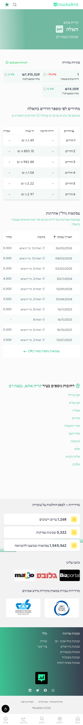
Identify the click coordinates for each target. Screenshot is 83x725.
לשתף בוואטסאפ (19, 62)
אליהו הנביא (73, 456)
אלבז (77, 449)
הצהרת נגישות (27, 701)
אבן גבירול (74, 395)
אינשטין (75, 441)
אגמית (76, 410)
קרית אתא (71, 22)
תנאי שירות (43, 701)
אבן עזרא (74, 403)
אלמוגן (76, 464)
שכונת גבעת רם (67, 36)
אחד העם (74, 433)
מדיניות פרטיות (56, 701)
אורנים (76, 418)
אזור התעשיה (72, 426)
